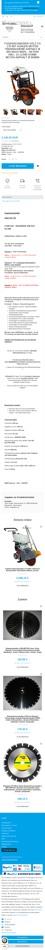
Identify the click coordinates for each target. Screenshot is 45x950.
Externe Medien (10, 924)
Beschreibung (7, 197)
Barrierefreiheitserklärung (10, 841)
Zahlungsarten (6, 822)
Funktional (8, 930)
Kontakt (4, 847)
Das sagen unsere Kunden (11, 201)
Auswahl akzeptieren (22, 946)
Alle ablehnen (22, 941)
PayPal (7, 927)
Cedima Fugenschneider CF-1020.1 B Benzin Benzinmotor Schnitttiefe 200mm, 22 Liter (22, 569)
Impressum (5, 833)
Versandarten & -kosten (9, 825)
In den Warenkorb (17, 166)
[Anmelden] (3, 16)
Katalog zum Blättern (8, 831)
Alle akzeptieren (22, 937)
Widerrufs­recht (6, 844)
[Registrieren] (7, 16)
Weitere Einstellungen (9, 932)
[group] (22, 625)
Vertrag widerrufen (9, 850)
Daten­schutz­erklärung (9, 836)
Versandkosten (15, 141)
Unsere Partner (6, 828)
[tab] (22, 197)
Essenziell (8, 919)
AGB (3, 839)
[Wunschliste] (11, 16)
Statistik (7, 922)
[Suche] (41, 37)
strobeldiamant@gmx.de (31, 8)
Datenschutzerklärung (16, 857)
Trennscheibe (6, 126)
